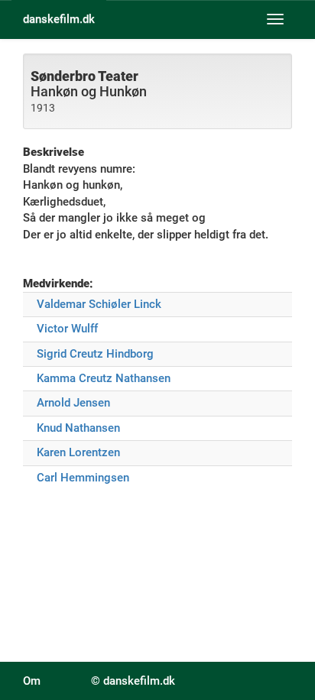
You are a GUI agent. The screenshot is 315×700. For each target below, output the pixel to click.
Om (32, 681)
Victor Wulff (67, 328)
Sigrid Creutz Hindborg (95, 354)
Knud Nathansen (78, 428)
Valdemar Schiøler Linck (99, 304)
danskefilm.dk (59, 19)
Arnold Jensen (73, 403)
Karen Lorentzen (78, 452)
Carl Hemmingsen (83, 477)
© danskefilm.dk (133, 681)
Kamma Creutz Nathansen (103, 378)
